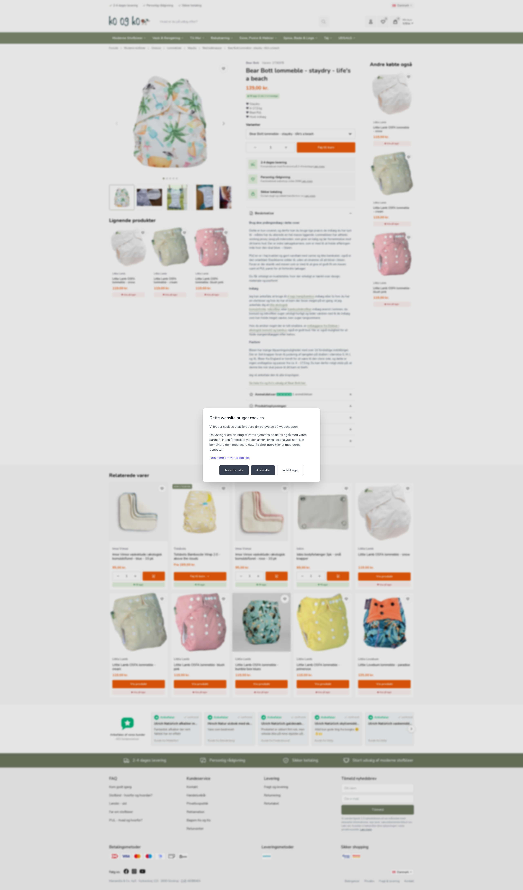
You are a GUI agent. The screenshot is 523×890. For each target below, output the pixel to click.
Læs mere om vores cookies (229, 458)
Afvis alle (263, 470)
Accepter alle (234, 470)
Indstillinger (290, 470)
